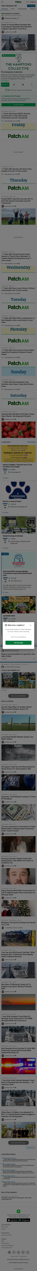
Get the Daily (18, 643)
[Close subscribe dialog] (30, 625)
